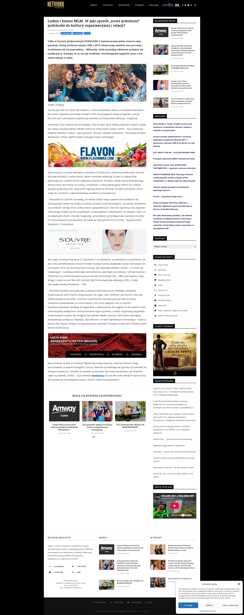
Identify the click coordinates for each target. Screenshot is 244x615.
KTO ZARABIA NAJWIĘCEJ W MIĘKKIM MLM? (130, 426)
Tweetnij (78, 33)
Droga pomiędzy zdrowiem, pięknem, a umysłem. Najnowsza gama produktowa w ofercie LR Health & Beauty (172, 206)
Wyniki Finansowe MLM (167, 315)
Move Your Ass (163, 275)
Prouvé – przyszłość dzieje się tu (167, 196)
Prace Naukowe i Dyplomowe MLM (172, 310)
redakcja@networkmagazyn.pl (73, 588)
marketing (98, 375)
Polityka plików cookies (208, 611)
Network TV (162, 290)
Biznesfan (161, 270)
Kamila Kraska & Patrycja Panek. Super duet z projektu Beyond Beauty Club (180, 547)
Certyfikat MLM (164, 300)
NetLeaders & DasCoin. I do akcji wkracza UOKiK (173, 467)
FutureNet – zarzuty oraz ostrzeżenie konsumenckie (174, 451)
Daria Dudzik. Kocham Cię (179, 578)
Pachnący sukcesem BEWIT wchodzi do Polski (174, 159)
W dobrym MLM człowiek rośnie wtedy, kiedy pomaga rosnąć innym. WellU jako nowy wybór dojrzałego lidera (181, 564)
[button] (239, 584)
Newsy (93, 5)
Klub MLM (161, 305)
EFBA (159, 285)
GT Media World (142, 611)
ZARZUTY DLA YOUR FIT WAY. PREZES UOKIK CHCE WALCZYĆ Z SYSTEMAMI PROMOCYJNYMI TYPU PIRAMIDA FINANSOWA (173, 391)
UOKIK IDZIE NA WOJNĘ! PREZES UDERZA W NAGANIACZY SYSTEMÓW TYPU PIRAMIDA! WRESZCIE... (171, 429)
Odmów (209, 605)
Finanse (139, 5)
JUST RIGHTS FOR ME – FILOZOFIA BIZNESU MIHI (174, 152)
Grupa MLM (162, 265)
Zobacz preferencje (230, 605)
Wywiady (108, 5)
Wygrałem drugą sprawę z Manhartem (169, 445)
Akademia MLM (164, 280)
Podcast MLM (163, 295)
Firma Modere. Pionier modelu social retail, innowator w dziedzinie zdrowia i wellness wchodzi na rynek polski (172, 127)
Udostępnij (67, 33)
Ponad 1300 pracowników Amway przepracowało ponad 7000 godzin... (64, 427)
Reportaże (124, 5)
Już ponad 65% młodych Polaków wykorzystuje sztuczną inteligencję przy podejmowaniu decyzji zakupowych (183, 50)
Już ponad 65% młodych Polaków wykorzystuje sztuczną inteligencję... (97, 427)
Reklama (154, 5)
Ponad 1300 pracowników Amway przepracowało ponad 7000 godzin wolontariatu (182, 31)
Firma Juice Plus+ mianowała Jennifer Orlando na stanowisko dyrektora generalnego (181, 84)
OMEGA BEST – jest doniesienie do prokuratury (172, 439)
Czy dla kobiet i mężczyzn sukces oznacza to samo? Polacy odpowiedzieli (183, 101)
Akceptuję (188, 605)
